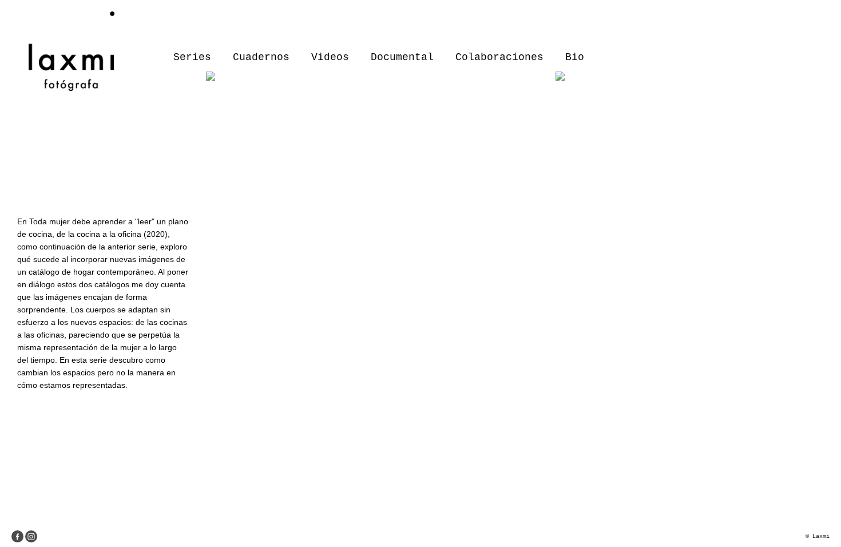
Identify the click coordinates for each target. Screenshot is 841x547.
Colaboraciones (499, 57)
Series (192, 57)
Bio (574, 57)
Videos (330, 57)
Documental (402, 57)
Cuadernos (261, 57)
